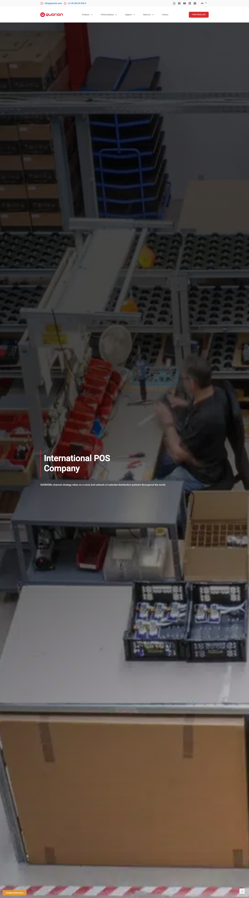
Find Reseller (198, 15)
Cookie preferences (14, 893)
